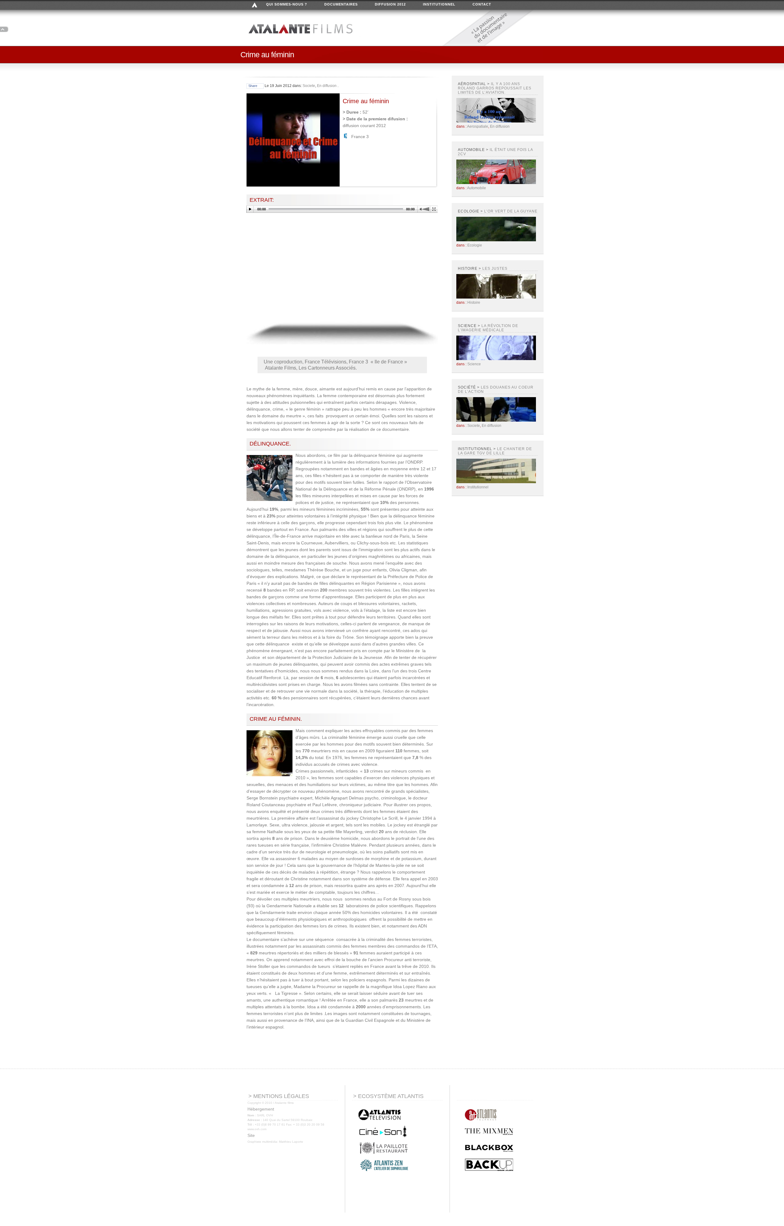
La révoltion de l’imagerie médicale (488, 328)
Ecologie (474, 245)
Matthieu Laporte (291, 1141)
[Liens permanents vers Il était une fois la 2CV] (496, 183)
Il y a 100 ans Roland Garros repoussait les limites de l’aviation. (494, 88)
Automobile (476, 188)
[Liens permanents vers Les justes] (496, 297)
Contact (482, 4)
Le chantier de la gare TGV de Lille (495, 451)
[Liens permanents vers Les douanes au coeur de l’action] (496, 420)
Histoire (473, 302)
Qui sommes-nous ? (286, 4)
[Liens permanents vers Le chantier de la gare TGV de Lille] (496, 482)
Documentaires (341, 4)
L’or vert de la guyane (510, 211)
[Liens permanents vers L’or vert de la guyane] (496, 240)
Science (474, 364)
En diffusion (327, 86)
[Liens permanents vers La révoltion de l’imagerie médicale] (496, 359)
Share (252, 86)
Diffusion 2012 (390, 4)
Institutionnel (439, 4)
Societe (309, 86)
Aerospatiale (477, 126)
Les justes (494, 268)
